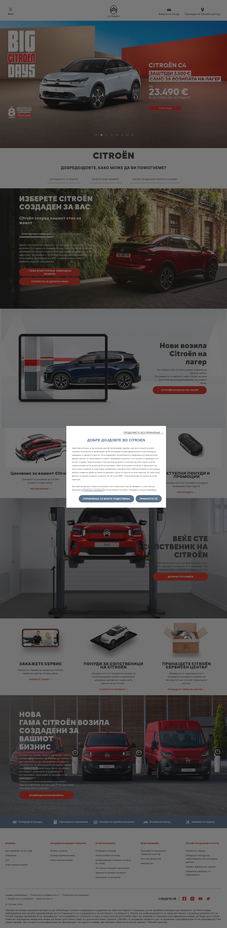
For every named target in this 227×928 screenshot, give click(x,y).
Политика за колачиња (93, 490)
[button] (143, 432)
